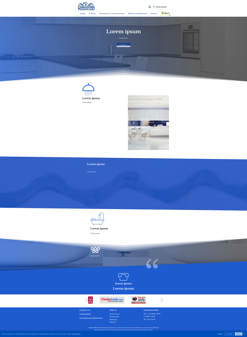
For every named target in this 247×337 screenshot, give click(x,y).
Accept (239, 334)
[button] (92, 13)
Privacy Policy (76, 334)
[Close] (245, 333)
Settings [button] (220, 334)
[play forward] (161, 300)
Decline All (229, 334)
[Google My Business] (149, 7)
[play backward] (86, 300)
